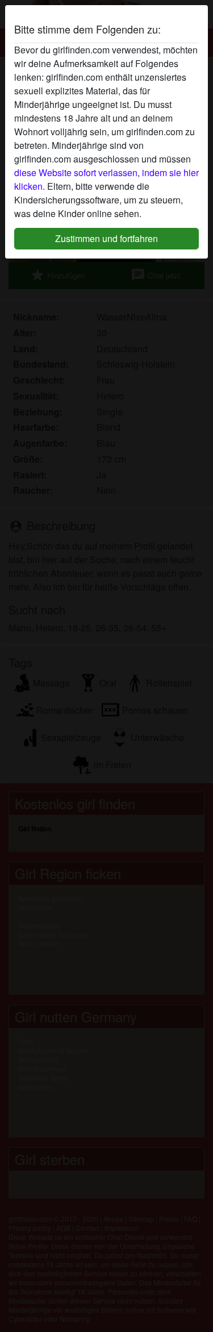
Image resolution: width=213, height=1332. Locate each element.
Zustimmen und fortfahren (106, 238)
